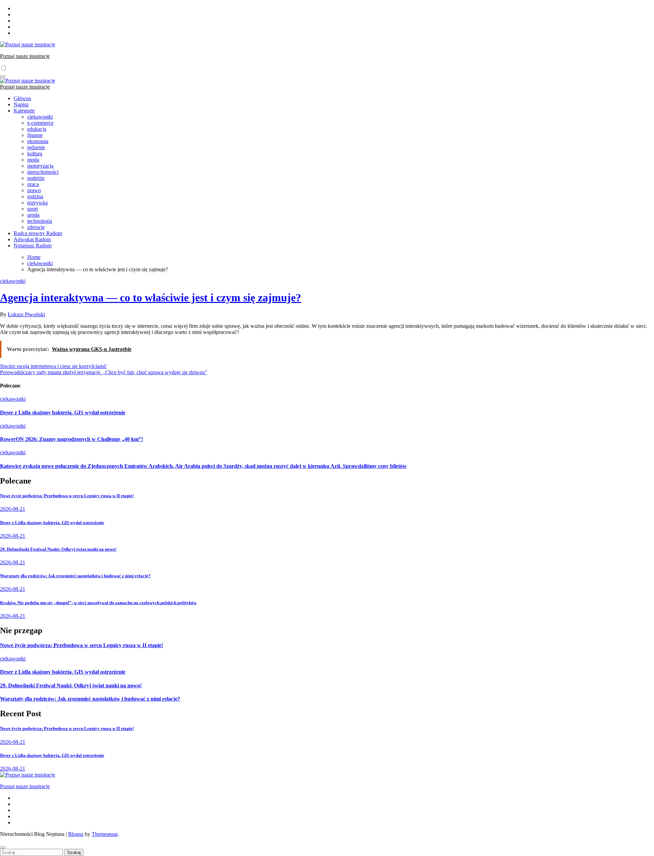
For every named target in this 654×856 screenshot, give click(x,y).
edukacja (36, 129)
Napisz (21, 104)
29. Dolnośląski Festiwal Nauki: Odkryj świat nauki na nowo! (58, 549)
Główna (22, 98)
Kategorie (24, 110)
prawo (34, 190)
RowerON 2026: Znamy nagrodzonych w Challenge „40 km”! (71, 439)
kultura (34, 153)
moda (33, 160)
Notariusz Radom (32, 245)
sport (32, 209)
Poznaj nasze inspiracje (25, 56)
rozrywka (37, 202)
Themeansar (105, 834)
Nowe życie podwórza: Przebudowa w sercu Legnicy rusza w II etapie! (67, 495)
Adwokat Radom (32, 239)
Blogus (75, 834)
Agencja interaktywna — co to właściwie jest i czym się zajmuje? (150, 297)
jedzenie (36, 147)
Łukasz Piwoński (26, 314)
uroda (33, 215)
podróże (36, 178)
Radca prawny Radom (38, 233)
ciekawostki (40, 117)
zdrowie (36, 227)
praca (33, 184)
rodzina (35, 196)
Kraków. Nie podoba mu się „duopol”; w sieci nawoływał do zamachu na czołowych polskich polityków (98, 602)
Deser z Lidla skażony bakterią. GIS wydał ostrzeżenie (62, 412)
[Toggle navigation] (2, 76)
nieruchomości (43, 172)
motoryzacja (40, 166)
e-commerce (40, 123)
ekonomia (37, 141)
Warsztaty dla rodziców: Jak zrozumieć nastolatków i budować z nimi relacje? (75, 575)
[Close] (2, 847)
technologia (39, 221)
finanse (35, 135)
